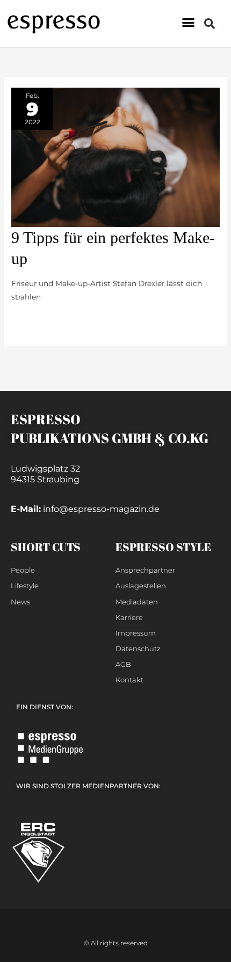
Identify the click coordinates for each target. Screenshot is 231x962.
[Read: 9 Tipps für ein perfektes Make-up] (115, 156)
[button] (188, 22)
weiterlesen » (35, 320)
